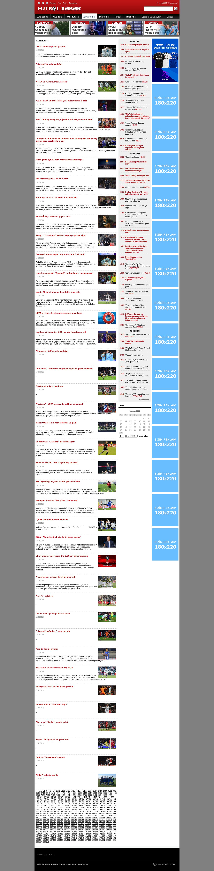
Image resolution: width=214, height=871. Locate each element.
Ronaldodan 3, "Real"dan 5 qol (51, 704)
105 (54, 797)
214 (114, 805)
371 (100, 820)
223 (65, 807)
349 (103, 818)
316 (68, 816)
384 (65, 822)
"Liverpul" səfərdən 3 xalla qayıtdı (53, 631)
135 (79, 799)
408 (68, 824)
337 (61, 818)
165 (103, 801)
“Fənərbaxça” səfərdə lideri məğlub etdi (55, 577)
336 (58, 818)
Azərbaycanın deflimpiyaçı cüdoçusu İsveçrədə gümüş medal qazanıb (136, 215)
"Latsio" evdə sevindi (133, 82)
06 (135, 421)
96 (106, 795)
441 (103, 826)
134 (75, 799)
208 (93, 805)
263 (44, 811)
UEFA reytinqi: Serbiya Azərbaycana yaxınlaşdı (59, 313)
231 (93, 807)
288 (51, 813)
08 (144, 421)
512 (110, 832)
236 (110, 807)
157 (75, 801)
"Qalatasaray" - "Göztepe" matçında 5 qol (135, 326)
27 (99, 791)
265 (51, 811)
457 (79, 828)
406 (61, 824)
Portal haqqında (43, 854)
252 (86, 809)
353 (37, 820)
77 (59, 795)
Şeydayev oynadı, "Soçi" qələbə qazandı (134, 101)
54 (84, 793)
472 (51, 830)
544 (61, 836)
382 (58, 822)
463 (100, 828)
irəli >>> (49, 842)
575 (89, 838)
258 (107, 809)
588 (54, 840)
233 (100, 807)
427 (54, 826)
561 (40, 838)
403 (51, 824)
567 (61, 838)
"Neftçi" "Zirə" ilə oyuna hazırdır (137, 334)
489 (110, 830)
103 (47, 797)
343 (82, 818)
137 (86, 799)
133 (72, 799)
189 (107, 803)
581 (110, 838)
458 (82, 828)
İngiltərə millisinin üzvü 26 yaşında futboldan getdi (61, 332)
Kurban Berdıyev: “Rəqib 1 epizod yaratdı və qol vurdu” (136, 193)
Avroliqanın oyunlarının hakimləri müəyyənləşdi (59, 160)
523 (68, 834)
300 (93, 813)
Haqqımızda (73, 3)
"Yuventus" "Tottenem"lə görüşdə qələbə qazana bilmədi (64, 368)
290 (58, 813)
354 (40, 820)
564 (51, 838)
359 (58, 820)
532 (100, 834)
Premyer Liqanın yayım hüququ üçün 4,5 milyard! (60, 254)
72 (47, 795)
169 (37, 803)
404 (54, 824)
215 (37, 807)
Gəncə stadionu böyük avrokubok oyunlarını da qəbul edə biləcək (137, 224)
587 (51, 840)
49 (71, 793)
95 (104, 795)
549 (79, 836)
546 (68, 836)
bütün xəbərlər (144, 399)
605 (114, 840)
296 (79, 813)
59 (96, 793)
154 (65, 801)
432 (72, 826)
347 (96, 818)
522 (65, 834)
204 (79, 805)
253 (89, 809)
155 (68, 801)
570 (72, 838)
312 (54, 816)
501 (72, 832)
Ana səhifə (42, 17)
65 (111, 793)
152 (58, 801)
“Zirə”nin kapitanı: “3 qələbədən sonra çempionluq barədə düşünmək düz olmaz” (137, 116)
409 (72, 824)
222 (61, 807)
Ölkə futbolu (73, 17)
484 (93, 830)
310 (47, 816)
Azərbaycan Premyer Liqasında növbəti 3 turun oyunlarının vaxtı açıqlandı (136, 239)
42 (54, 793)
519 (54, 834)
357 (51, 820)
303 (103, 813)
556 (103, 836)
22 (86, 791)
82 (71, 795)
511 (107, 832)
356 (47, 820)
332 (44, 818)
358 (54, 820)
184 (89, 803)
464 (103, 828)
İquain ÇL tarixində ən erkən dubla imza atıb (58, 292)
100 (37, 797)
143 (107, 799)
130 (61, 799)
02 (149, 418)
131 (65, 799)
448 (47, 828)
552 (89, 836)
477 (68, 830)
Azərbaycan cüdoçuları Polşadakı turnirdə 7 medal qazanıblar (135, 132)
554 (96, 836)
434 (79, 826)
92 (96, 795)
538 (40, 836)
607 (40, 842)
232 (96, 807)
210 (100, 805)
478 (72, 830)
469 (40, 830)
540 (47, 836)
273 (79, 811)
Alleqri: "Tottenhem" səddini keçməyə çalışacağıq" (61, 235)
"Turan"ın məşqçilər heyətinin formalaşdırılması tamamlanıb (136, 368)
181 (79, 803)
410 (75, 824)
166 (107, 801)
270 (68, 811)
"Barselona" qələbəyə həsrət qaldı (53, 613)
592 (68, 840)
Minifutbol (104, 17)
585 (44, 840)
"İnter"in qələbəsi (44, 596)
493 (44, 832)
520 (58, 834)
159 (82, 801)
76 (57, 795)
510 (103, 832)
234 (103, 807)
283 (114, 811)
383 (61, 822)
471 (47, 830)
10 (57, 791)
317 (72, 816)
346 (93, 818)
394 (100, 822)
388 (79, 822)
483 (89, 830)
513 (114, 832)
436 (86, 826)
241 (47, 809)
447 (44, 828)
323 (93, 816)
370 (96, 820)
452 (61, 828)
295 (75, 813)
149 (47, 801)
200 (65, 805)
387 (75, 822)
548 (75, 836)
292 (65, 813)
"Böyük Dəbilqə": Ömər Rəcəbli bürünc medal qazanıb (137, 349)
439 (96, 826)
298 (86, 813)
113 (82, 797)
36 (39, 793)
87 (84, 795)
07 (140, 421)
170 (40, 803)
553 (93, 836)
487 (103, 830)
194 (44, 805)
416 (96, 824)
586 (47, 840)
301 (96, 813)
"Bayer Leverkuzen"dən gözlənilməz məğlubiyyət (135, 306)
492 (40, 832)
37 (42, 793)
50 (74, 793)
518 (51, 834)
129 (58, 799)
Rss (52, 854)
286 (44, 813)
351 (110, 818)
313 (58, 816)
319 (79, 816)
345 (89, 818)
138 (89, 799)
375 (114, 820)
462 (96, 828)
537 (37, 836)
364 (75, 820)
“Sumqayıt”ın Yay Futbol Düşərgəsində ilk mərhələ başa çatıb (137, 266)
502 (75, 832)
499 (65, 832)
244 (58, 809)
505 (86, 832)
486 (100, 830)
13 (64, 791)
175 (58, 803)
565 (54, 838)
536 (114, 834)
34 (116, 791)
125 (44, 799)
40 (49, 793)
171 (44, 803)
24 (91, 791)
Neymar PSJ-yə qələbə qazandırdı (52, 739)
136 (82, 799)
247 (68, 809)
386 (72, 822)
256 (100, 809)
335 (54, 818)
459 (86, 828)
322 (89, 816)
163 (96, 801)
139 (93, 799)
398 (114, 822)
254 (93, 809)
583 (37, 840)
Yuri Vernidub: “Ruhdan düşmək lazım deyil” (134, 170)
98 (111, 795)
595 (79, 840)
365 (79, 820)
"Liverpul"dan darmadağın (49, 64)
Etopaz (170, 17)
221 (58, 807)
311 (51, 816)
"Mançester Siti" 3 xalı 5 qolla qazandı (55, 686)
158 (79, 801)
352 (114, 818)
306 (114, 813)
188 (103, 803)
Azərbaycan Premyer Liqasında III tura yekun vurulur (134, 148)
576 (93, 838)
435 (82, 826)
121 (109, 797)
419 (107, 824)
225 (72, 807)
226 (75, 807)
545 (65, 836)
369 (93, 820)
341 (75, 818)
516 (44, 834)
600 (96, 840)
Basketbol (131, 17)
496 (54, 832)
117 (95, 797)
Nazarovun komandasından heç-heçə (54, 667)
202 (72, 805)
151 (54, 801)
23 (89, 791)
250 (79, 809)
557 (107, 836)
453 (65, 828)
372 (103, 820)
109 (68, 797)
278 (96, 811)
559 (114, 836)
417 (100, 824)
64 (109, 793)
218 (47, 807)
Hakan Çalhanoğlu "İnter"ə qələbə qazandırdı (135, 95)
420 (110, 824)
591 (65, 840)
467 (114, 828)
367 (86, 820)
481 (82, 830)
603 (107, 840)
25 (94, 791)
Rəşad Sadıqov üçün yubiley (137, 45)
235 (107, 807)
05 (130, 421)
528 (86, 834)
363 (72, 820)
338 (65, 818)
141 (100, 799)
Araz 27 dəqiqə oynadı (47, 649)
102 (44, 797)
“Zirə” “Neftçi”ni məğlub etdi (137, 176)
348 (100, 818)
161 (89, 801)
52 (79, 793)
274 (82, 811)
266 (54, 811)
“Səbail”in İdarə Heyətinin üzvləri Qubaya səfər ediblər (136, 388)
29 (104, 791)
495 (51, 832)
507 (93, 832)
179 (72, 803)
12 (62, 791)
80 (67, 795)
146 (37, 801)
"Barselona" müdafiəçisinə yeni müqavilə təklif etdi (61, 101)
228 (82, 807)
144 (110, 799)
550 (82, 836)
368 (89, 820)
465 (107, 828)
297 (82, 813)
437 (89, 826)
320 (82, 816)
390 (86, 822)
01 (144, 418)
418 (103, 824)
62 (104, 793)
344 (86, 818)
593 (72, 840)
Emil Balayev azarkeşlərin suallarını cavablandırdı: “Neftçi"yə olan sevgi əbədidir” (136, 249)
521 (61, 834)
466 (110, 828)
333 (47, 818)
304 (107, 813)
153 (61, 801)
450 (54, 828)
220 (54, 807)
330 (37, 818)
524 (72, 834)
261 (37, 811)
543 (58, 836)
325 (100, 816)
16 (72, 791)
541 (51, 836)
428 (58, 826)
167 (110, 801)
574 (86, 838)
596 (82, 840)
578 (100, 838)
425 (47, 826)
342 (79, 818)
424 (44, 826)
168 (114, 801)
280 (103, 811)
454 (68, 828)
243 (54, 809)
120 (105, 797)
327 (107, 816)
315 (65, 816)
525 (75, 834)
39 (47, 793)
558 (110, 836)
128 (54, 799)
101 (40, 797)
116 (92, 797)
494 (47, 832)
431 (68, 826)
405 (58, 824)
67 (116, 793)
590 (61, 840)
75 (54, 795)
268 (61, 811)
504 (82, 832)
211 (103, 805)
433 (75, 826)
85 (79, 795)
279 (100, 811)
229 (86, 807)
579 (103, 838)
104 (51, 797)
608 (44, 842)
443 (110, 826)
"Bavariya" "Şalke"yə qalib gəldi (52, 722)
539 (44, 836)
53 (81, 793)
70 (42, 795)
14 (67, 791)
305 (110, 813)
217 (44, 807)
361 (65, 820)
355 (44, 820)
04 (126, 421)
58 (94, 793)
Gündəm (57, 17)
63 (106, 793)
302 (100, 813)
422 (37, 826)
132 (68, 799)
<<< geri (39, 791)
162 (93, 801)
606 (37, 842)
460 (89, 828)
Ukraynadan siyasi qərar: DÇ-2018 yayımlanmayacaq (62, 556)
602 (103, 840)
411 (79, 824)
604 (110, 840)
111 (75, 797)
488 (107, 830)
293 (68, 813)
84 (76, 795)
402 (47, 824)
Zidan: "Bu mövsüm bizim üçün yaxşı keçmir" (58, 537)
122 (112, 797)
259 (110, 809)
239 (40, 809)
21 (84, 791)
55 (86, 793)
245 (61, 809)
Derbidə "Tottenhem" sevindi (50, 757)
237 (114, 807)
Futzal (118, 17)
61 (101, 793)
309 (44, 816)
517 (47, 834)
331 (40, 818)
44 (59, 793)
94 (101, 795)
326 (103, 816)
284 (37, 813)
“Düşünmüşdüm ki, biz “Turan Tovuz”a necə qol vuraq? (137, 181)
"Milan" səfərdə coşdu (47, 775)
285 (40, 813)
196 (51, 805)
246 (65, 809)
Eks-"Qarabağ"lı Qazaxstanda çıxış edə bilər (58, 481)
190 (110, 803)
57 (91, 793)
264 (47, 811)
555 (100, 836)
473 (54, 830)
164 (100, 801)
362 (68, 820)
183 (86, 803)
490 (114, 830)
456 (75, 828)
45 (62, 793)
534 (107, 834)
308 (40, 816)
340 (72, 818)
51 (76, 793)
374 (110, 820)
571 (75, 838)
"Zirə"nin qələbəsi (132, 157)
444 (114, 826)
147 (40, 801)
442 (107, 826)
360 (61, 820)
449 (51, 828)
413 (86, 824)
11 (59, 791)
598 (89, 840)
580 (107, 838)
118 (98, 797)
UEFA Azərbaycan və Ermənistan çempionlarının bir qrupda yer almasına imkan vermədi (136, 317)
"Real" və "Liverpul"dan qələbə (51, 82)
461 (93, 828)
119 (102, 797)
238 (37, 809)
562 (44, 838)
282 (110, 811)
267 (58, 811)
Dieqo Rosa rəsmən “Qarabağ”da (133, 258)
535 (110, 834)
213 (110, 805)
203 (75, 805)
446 (40, 828)
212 (107, 805)
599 (93, 840)
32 (111, 791)
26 (96, 791)
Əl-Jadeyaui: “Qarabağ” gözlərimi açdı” (55, 442)
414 (89, 824)
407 (65, 824)
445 (37, 828)
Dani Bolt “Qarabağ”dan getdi (137, 56)
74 (52, 795)
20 (82, 791)
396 (107, 822)
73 (49, 795)
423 (40, 826)
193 (40, 805)
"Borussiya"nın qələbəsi (134, 273)
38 (44, 793)
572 (79, 838)
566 (58, 838)
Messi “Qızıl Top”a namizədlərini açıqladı (56, 423)
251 (82, 809)
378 (44, 822)
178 (68, 803)
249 (75, 809)
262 (40, 811)
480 (79, 830)
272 (75, 811)
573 (82, 838)
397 (110, 822)
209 (96, 805)
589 (58, 840)
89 (89, 795)
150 (51, 801)
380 (51, 822)
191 (114, 803)
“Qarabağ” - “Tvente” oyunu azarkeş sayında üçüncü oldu (136, 381)
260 (114, 809)
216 (40, 807)
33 (114, 791)
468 (37, 830)
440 (100, 826)
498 (61, 832)
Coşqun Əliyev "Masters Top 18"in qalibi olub (136, 361)
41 (52, 793)
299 (89, 813)
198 (58, 805)
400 (40, 824)
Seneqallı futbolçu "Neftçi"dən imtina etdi (56, 500)
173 (51, 803)
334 (51, 818)
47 (67, 793)
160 (86, 801)
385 (68, 822)
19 (79, 791)
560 (37, 838)
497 (58, 832)
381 (54, 822)
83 (74, 795)
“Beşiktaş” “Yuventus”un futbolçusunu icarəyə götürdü (136, 375)
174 (54, 803)
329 (114, 816)
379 (47, 822)
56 (89, 793)
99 (114, 795)
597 (86, 840)
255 (96, 809)
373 (107, 820)
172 (47, 803)
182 (82, 803)
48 (69, 793)
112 (78, 797)
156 (72, 801)
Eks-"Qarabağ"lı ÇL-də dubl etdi (52, 178)
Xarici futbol (89, 17)
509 (100, 832)
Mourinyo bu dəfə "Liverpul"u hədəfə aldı (56, 197)
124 (40, 799)
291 (61, 813)
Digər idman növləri (151, 17)
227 (79, 807)
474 (58, 830)
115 (88, 797)
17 (74, 791)
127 (51, 799)
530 (93, 834)
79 (64, 795)
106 (58, 797)
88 (86, 795)
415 (93, 824)
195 (47, 805)
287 (47, 813)
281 (107, 811)
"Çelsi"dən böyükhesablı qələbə (52, 519)
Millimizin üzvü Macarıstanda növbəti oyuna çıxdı (136, 88)
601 (100, 840)
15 (69, 791)
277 (93, 811)
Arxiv (65, 3)
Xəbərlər (53, 3)
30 (106, 791)
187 (100, 803)
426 (51, 826)
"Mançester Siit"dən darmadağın (52, 351)
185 (93, 803)
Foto (59, 3)
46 (64, 793)
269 (65, 811)
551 (86, 836)
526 (79, 834)
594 (75, 840)
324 (96, 816)
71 (44, 795)
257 (103, 809)
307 (37, 816)
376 (37, 822)
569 (68, 838)
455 (72, 828)
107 (61, 797)
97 (109, 795)
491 (37, 832)
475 (61, 830)
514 (37, 834)
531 (96, 834)
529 (89, 834)
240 (44, 809)
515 (40, 834)
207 (89, 805)
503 (79, 832)
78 (62, 795)
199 (61, 805)
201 (68, 805)
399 (37, 824)
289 (54, 813)
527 (82, 834)
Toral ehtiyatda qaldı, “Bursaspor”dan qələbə (134, 299)
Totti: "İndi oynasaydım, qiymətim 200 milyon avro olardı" (64, 119)
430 (65, 826)
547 (72, 836)
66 (114, 793)
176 (61, 803)
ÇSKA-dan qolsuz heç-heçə (49, 386)
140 (96, 799)
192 (37, 805)
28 (101, 791)
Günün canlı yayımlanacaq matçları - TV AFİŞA (135, 69)
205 (82, 805)
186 (96, 803)
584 (40, 840)
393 (96, 822)
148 (44, 801)
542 (54, 836)
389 (82, 822)
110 (72, 797)
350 (107, 818)
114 (85, 797)
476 (65, 830)
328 (110, 816)
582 (114, 838)
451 (58, 828)
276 (89, 811)
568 (65, 838)
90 (91, 795)
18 (77, 791)
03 (121, 421)
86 (81, 795)
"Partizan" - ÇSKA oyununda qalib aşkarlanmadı (59, 404)
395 (103, 822)
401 (44, 824)
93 (99, 795)
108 (65, 797)
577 (96, 838)
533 (103, 834)
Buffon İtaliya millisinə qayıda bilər (53, 216)
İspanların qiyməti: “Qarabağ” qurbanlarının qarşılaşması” (64, 273)
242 (51, 809)
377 (40, 822)
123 (37, 799)
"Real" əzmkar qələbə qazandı (51, 46)
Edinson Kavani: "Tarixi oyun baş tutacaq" (57, 462)
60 (99, 793)
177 (65, 803)
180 (75, 803)
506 (89, 832)
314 (61, 816)
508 (96, 832)
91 (94, 795)
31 (109, 791)
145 (114, 799)
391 (89, 822)
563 (47, 838)
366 (82, 820)
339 (68, 818)
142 (103, 799)
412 (82, 824)
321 (86, 816)
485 (96, 830)
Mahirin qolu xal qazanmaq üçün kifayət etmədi (136, 200)
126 (47, 799)
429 (61, 826)
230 (89, 807)
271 (72, 811)
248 (72, 809)
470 (44, 830)
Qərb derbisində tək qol (134, 187)
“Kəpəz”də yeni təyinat (134, 355)
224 (68, 807)
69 (39, 795)
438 (93, 826)
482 (86, 830)
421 (114, 824)
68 (37, 795)
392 (93, 822)
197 (54, 805)
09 (149, 421)
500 (68, 832)
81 (69, 795)
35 (37, 793)
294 (72, 813)
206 (86, 805)
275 (86, 811)
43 (57, 793)
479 (75, 830)
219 (51, 807)
